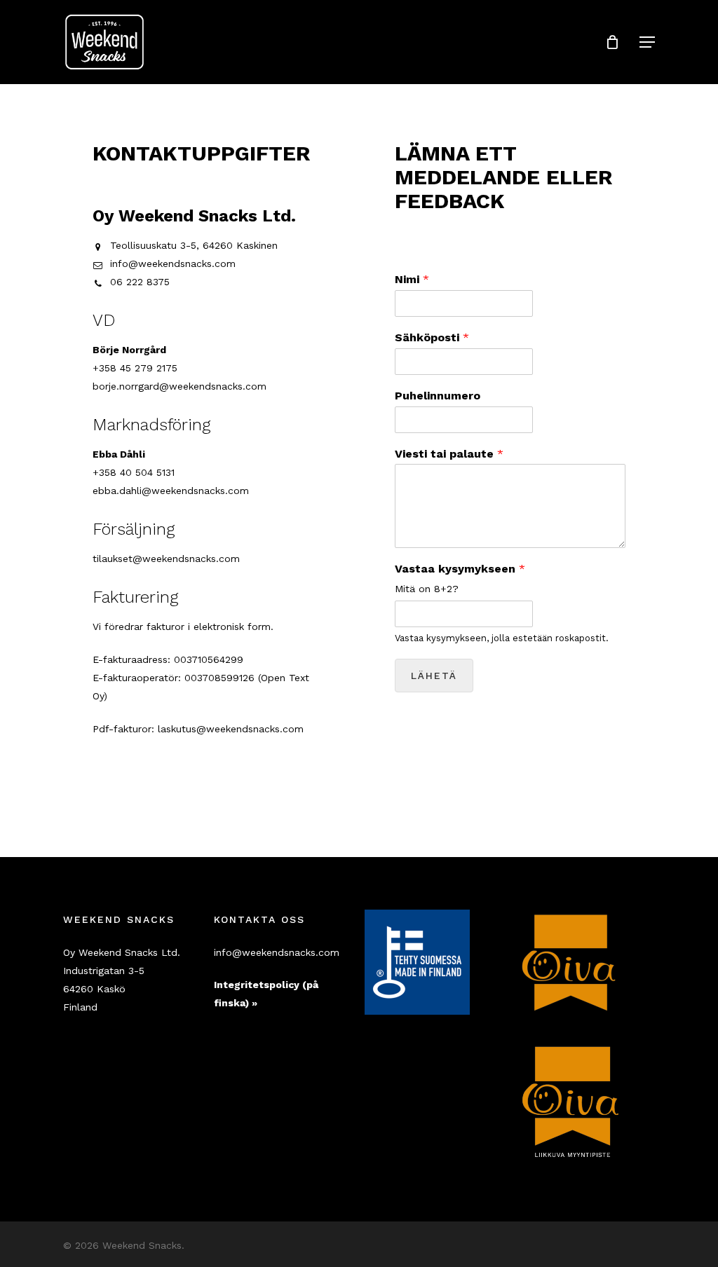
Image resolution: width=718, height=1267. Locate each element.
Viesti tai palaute (449, 453)
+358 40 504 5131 (134, 472)
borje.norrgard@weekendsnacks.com (179, 386)
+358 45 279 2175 (135, 368)
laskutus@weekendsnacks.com (231, 728)
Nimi (412, 279)
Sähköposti (432, 337)
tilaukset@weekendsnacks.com (166, 558)
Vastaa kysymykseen (460, 568)
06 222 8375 (140, 281)
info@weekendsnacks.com (173, 263)
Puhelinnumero (437, 395)
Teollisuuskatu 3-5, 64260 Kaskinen (194, 245)
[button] (647, 42)
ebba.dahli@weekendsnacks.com (171, 490)
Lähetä (434, 675)
